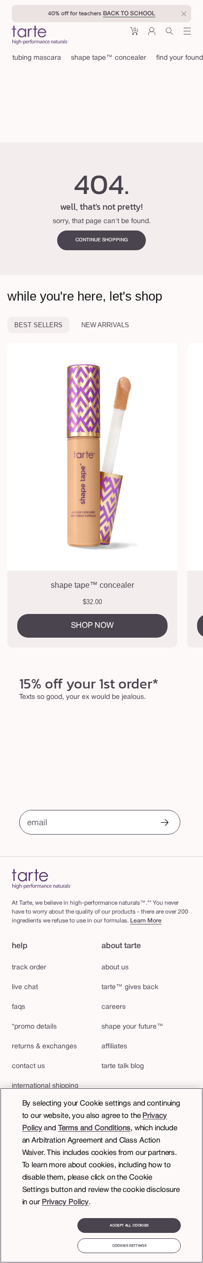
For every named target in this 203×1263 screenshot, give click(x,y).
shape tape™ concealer (108, 58)
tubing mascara (36, 58)
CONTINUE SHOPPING (101, 240)
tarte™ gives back (130, 987)
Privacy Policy (65, 1202)
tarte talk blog (123, 1066)
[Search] (169, 34)
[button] (134, 34)
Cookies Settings (129, 1245)
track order (29, 967)
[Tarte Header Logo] (40, 36)
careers (114, 1007)
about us (115, 967)
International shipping (45, 1086)
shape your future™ (133, 1027)
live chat (25, 987)
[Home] (41, 879)
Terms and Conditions (94, 1128)
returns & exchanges (44, 1046)
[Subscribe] (164, 823)
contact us (28, 1066)
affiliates (114, 1046)
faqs (18, 1007)
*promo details (34, 1027)
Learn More (146, 920)
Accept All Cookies (129, 1225)
